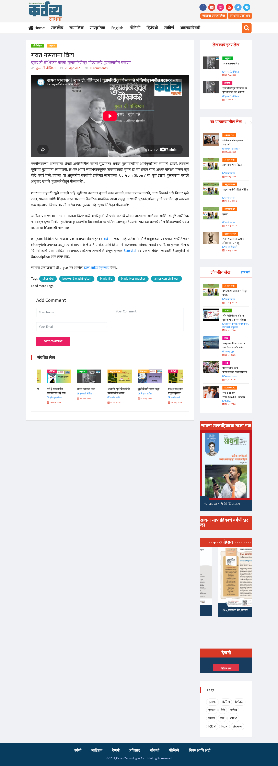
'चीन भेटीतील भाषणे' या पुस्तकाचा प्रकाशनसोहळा (234, 317)
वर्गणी (77, 750)
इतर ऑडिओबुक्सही (96, 268)
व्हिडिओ (152, 27)
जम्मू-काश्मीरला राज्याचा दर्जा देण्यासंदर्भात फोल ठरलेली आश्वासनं (233, 347)
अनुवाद (52, 46)
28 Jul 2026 (229, 355)
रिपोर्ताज (239, 702)
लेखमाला (237, 726)
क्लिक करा (226, 668)
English (117, 27)
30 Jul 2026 (229, 330)
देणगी (116, 750)
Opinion (229, 135)
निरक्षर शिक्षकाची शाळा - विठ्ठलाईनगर (171, 391)
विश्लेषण (133, 371)
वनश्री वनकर (230, 173)
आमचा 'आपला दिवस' (232, 165)
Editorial (229, 388)
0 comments (99, 68)
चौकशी (154, 750)
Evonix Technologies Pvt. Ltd (133, 758)
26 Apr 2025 (72, 68)
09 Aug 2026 (230, 201)
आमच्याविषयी (190, 27)
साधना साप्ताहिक (213, 16)
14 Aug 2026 (230, 152)
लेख (226, 338)
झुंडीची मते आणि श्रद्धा (139, 389)
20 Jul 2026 (229, 404)
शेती (223, 710)
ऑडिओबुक (37, 46)
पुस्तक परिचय (230, 234)
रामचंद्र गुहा (229, 351)
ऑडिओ (134, 27)
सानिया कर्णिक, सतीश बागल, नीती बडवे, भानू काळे (235, 326)
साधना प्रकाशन (240, 16)
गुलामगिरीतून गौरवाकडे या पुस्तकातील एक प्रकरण (234, 90)
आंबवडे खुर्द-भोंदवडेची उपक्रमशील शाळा (109, 391)
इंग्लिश (211, 710)
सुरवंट (225, 214)
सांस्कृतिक (97, 27)
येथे (106, 239)
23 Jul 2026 (229, 379)
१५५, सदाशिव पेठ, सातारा (216, 610)
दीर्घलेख (226, 702)
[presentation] (245, 123)
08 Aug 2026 (230, 225)
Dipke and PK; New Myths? (232, 142)
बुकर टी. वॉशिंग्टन (45, 68)
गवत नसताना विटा (76, 389)
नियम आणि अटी (199, 750)
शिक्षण (211, 718)
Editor (228, 401)
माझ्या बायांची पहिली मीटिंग (235, 189)
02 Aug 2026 (230, 302)
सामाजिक (76, 27)
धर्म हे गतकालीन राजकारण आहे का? (46, 391)
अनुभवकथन (105, 371)
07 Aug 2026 (230, 250)
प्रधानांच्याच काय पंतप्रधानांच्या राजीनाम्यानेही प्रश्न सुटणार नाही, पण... (234, 372)
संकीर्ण (169, 27)
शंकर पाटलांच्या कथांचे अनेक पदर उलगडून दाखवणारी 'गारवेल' (233, 243)
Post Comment (53, 341)
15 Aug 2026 (230, 176)
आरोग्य (233, 710)
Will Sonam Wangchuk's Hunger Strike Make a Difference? (233, 399)
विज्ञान (224, 726)
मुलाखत (212, 702)
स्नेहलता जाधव (231, 376)
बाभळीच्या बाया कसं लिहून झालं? (235, 293)
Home (39, 27)
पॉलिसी (174, 750)
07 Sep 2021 (230, 99)
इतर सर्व (245, 272)
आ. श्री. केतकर (231, 247)
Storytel (129, 251)
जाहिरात (96, 750)
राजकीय (57, 27)
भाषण (227, 310)
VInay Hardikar (232, 149)
